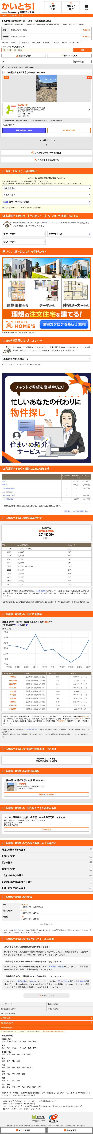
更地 (78, 42)
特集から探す (53, 1009)
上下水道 (56, 42)
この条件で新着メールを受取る (48, 152)
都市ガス (64, 42)
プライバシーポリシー (31, 1101)
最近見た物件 (7, 1027)
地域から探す (53, 1004)
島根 (18, 1074)
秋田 (24, 1041)
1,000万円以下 (25, 42)
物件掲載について (47, 1106)
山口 (23, 1074)
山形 (29, 1041)
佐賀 (8, 1087)
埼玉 (14, 1048)
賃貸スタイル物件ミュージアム (13, 1109)
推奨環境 (35, 1106)
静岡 (13, 1061)
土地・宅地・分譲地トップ (9, 1031)
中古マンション (56, 234)
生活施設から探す (8, 1009)
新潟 (8, 1054)
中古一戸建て (10, 234)
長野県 (22, 1031)
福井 (28, 1054)
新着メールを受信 (70, 56)
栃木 (29, 1048)
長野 (13, 1054)
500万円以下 (14, 42)
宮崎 (28, 1087)
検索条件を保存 (25, 56)
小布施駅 (52, 966)
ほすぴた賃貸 (26, 1093)
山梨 (3, 1054)
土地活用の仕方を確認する (16, 358)
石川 (23, 1054)
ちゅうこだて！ (58, 1093)
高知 (13, 1080)
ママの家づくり (83, 1093)
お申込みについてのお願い (12, 1104)
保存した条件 (7, 1023)
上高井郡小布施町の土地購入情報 (53, 1031)
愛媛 (18, 1080)
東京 (3, 1048)
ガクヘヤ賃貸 (47, 1093)
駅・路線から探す (8, 1013)
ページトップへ (48, 995)
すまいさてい (6, 1095)
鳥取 (13, 1074)
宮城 (19, 1041)
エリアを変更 (24, 1130)
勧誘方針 (26, 1106)
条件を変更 (71, 1130)
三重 (18, 1061)
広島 (3, 1074)
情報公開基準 (28, 1104)
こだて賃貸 (36, 1093)
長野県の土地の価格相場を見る (76, 511)
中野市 (4, 485)
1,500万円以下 (36, 42)
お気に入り (6, 1018)
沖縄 (39, 1087)
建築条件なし (47, 42)
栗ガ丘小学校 (64, 981)
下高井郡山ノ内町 (8, 495)
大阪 (3, 1067)
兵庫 (8, 1067)
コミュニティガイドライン (12, 1106)
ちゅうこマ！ (71, 1093)
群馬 (34, 1048)
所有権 (72, 42)
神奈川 (9, 1048)
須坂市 (4, 481)
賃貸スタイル (6, 1093)
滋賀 (18, 1067)
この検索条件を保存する (48, 160)
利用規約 (18, 1101)
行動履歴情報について (48, 1101)
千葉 (19, 1048)
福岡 (3, 1087)
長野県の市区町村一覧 (33, 1031)
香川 (8, 1080)
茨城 (24, 1048)
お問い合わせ (7, 1101)
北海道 (4, 1041)
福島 (34, 1041)
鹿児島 (34, 1087)
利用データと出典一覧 (32, 1109)
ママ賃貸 (16, 1093)
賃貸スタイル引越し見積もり (23, 1095)
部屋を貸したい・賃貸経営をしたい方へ (67, 1106)
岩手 (14, 1041)
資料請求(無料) (25, 130)
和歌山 (29, 1067)
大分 (23, 1087)
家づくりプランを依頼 (16, 202)
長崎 (13, 1087)
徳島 (3, 1080)
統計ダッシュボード (20, 930)
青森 (10, 1041)
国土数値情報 (40, 591)
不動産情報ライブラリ (31, 729)
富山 (18, 1054)
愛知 (3, 1061)
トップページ (6, 1004)
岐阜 (8, 1061)
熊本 (18, 1087)
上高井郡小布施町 (8, 488)
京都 (13, 1067)
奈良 (23, 1067)
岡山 (8, 1074)
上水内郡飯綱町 (7, 499)
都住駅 (61, 966)
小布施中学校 (81, 981)
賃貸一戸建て (10, 242)
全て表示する (45, 924)
